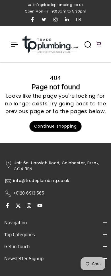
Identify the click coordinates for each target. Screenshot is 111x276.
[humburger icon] (14, 44)
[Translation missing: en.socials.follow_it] (29, 206)
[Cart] (98, 44)
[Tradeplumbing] (50, 44)
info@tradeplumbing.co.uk (41, 180)
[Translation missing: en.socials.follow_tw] (18, 206)
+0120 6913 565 (28, 193)
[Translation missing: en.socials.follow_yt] (39, 206)
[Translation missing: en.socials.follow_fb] (7, 206)
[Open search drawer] (87, 44)
